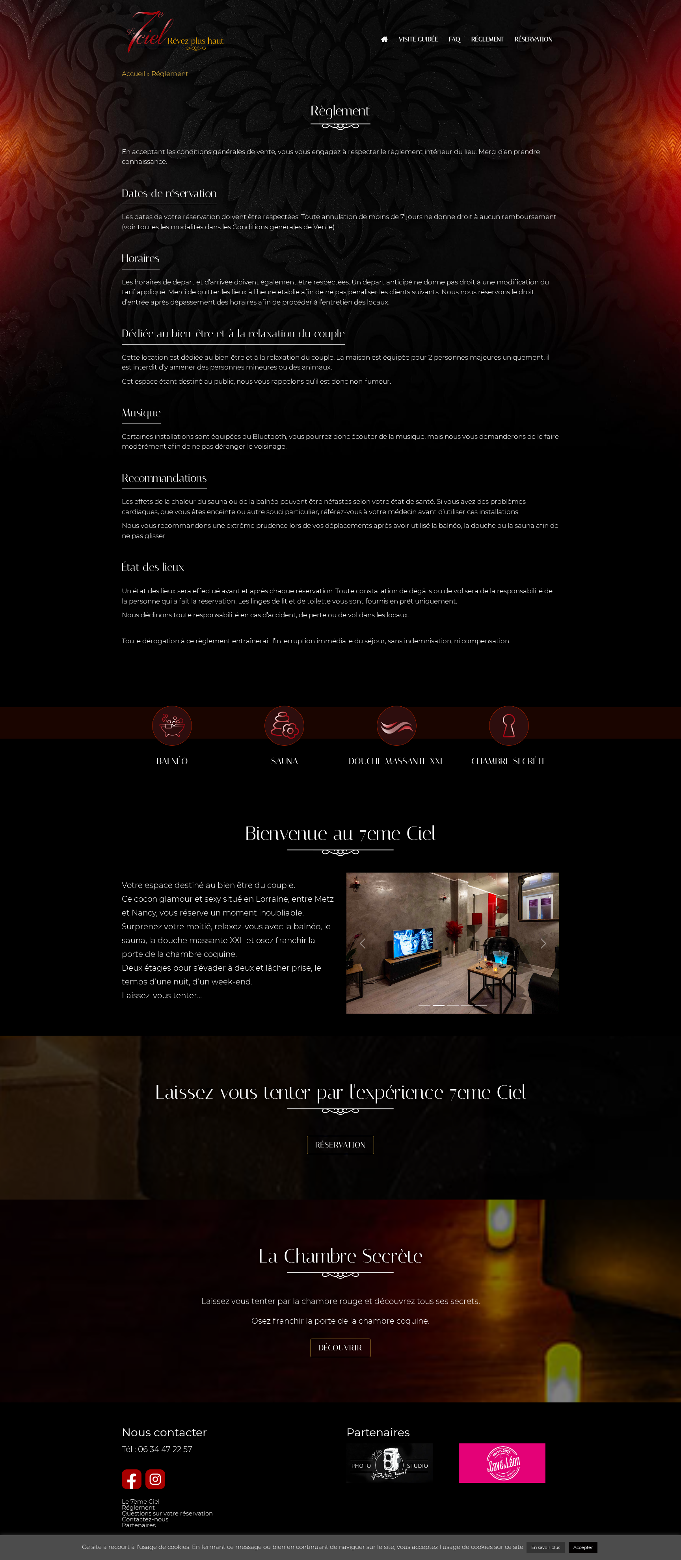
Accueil (133, 74)
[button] (362, 943)
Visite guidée (418, 39)
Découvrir (340, 1347)
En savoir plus (545, 1547)
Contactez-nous (145, 1519)
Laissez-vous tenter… (162, 995)
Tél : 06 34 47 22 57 (157, 1449)
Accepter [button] (583, 1547)
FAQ (454, 39)
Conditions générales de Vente (283, 227)
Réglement (487, 39)
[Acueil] (384, 39)
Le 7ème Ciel (141, 1501)
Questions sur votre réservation (167, 1513)
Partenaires (139, 1525)
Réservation (533, 39)
